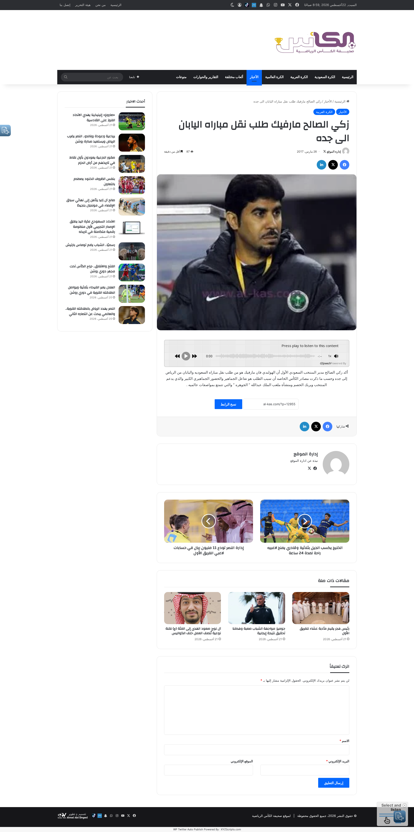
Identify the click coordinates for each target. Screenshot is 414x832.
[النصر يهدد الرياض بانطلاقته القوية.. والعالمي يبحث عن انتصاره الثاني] (132, 315)
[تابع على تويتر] (324, 151)
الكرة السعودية (325, 77)
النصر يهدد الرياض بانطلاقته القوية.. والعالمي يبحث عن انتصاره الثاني (90, 311)
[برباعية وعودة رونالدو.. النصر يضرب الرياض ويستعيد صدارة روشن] (132, 143)
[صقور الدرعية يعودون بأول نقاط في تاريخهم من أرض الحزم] (132, 164)
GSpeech (325, 363)
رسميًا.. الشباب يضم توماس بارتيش (90, 245)
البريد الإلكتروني (337, 761)
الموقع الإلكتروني (242, 761)
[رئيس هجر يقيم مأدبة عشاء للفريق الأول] (320, 608)
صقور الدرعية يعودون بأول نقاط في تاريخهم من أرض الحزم (92, 160)
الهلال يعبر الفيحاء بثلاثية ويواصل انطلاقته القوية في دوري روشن (91, 290)
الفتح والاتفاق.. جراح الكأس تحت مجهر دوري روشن (92, 269)
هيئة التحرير (83, 5)
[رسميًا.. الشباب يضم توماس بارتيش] (132, 251)
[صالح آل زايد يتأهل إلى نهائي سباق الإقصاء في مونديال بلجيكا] (132, 207)
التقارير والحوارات (205, 77)
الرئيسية (115, 5)
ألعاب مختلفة (234, 77)
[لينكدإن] (321, 165)
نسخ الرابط (228, 404)
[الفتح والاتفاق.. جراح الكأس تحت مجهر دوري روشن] (132, 272)
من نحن (100, 5)
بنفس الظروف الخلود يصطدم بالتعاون (94, 181)
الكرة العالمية (274, 77)
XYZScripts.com (231, 829)
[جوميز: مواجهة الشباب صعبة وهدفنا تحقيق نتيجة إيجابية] (256, 608)
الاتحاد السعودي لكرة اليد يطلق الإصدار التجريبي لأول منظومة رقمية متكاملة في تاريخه (92, 226)
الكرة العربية (299, 77)
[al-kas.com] (315, 40)
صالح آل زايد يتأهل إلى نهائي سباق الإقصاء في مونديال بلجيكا (90, 203)
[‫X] (333, 165)
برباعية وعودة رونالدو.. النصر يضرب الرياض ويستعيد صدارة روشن (91, 139)
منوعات (181, 77)
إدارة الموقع (334, 151)
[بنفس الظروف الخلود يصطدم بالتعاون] (132, 185)
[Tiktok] (246, 5)
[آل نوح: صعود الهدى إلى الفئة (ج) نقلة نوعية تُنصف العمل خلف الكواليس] (192, 608)
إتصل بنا (65, 5)
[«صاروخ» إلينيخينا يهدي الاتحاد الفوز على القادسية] (132, 121)
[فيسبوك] (344, 165)
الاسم (344, 741)
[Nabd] (254, 5)
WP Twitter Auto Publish (188, 829)
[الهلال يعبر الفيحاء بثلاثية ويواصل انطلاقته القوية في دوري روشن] (132, 294)
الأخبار (254, 77)
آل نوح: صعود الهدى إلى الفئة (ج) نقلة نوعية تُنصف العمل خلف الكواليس (193, 631)
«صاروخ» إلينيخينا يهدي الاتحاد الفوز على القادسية (94, 117)
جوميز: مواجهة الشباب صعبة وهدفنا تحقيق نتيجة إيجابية (258, 631)
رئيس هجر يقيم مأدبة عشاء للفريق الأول (324, 631)
